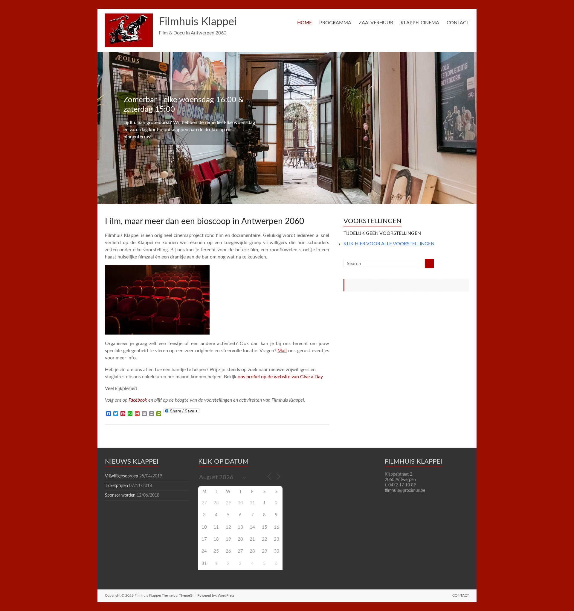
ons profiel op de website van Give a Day (280, 376)
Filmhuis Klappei (198, 21)
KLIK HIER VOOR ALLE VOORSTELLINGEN (389, 243)
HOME (304, 22)
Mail (282, 350)
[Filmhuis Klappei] (129, 16)
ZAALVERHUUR (376, 22)
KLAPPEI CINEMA (420, 22)
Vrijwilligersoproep (121, 476)
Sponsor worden (120, 495)
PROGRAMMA (335, 22)
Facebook (138, 400)
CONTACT (458, 22)
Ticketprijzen (116, 486)
